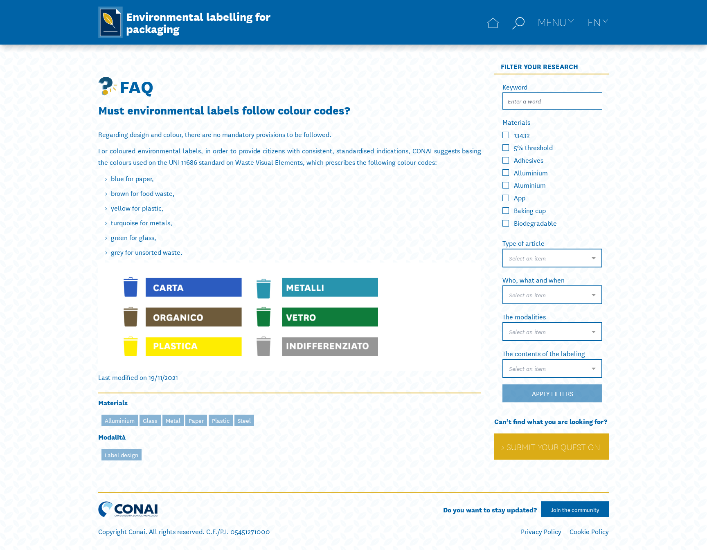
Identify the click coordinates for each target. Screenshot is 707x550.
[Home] (493, 22)
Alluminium (120, 420)
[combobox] (552, 258)
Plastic (221, 420)
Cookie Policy (589, 531)
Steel (244, 420)
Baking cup (530, 210)
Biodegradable (535, 223)
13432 (522, 134)
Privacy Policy (541, 531)
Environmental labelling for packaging (198, 22)
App (519, 197)
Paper (196, 420)
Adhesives (528, 160)
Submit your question (553, 446)
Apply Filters (552, 393)
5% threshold (533, 147)
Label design (121, 454)
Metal (173, 420)
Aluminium (530, 185)
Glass (150, 420)
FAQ (136, 86)
